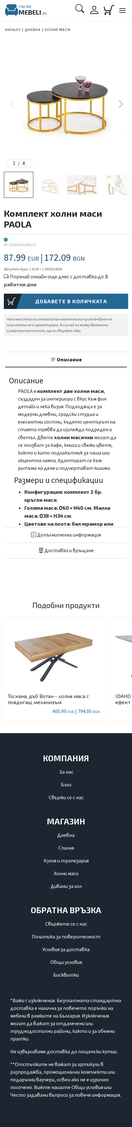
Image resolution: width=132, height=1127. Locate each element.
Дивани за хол (66, 886)
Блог (66, 784)
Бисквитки (66, 975)
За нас (66, 772)
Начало (13, 30)
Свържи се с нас (66, 797)
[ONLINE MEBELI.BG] (11, 10)
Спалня (66, 848)
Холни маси (57, 30)
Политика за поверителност (66, 936)
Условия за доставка (66, 949)
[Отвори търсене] (79, 8)
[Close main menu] (122, 11)
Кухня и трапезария (66, 860)
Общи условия (66, 962)
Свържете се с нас (66, 924)
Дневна (33, 30)
